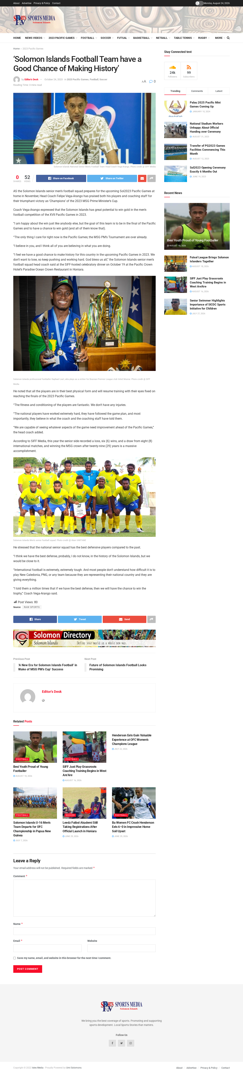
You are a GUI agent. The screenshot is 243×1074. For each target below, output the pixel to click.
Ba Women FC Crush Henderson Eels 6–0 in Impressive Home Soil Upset (133, 827)
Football (87, 37)
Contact (56, 3)
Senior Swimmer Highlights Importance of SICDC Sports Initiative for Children (208, 304)
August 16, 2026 (72, 780)
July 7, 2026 (21, 840)
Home (17, 37)
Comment (20, 876)
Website (92, 940)
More (218, 37)
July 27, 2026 (198, 313)
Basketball (141, 37)
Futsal (122, 37)
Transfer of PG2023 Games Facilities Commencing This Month (207, 149)
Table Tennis (183, 37)
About (16, 3)
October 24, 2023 (53, 79)
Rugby (202, 37)
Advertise (26, 3)
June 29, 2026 (71, 836)
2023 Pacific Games (62, 37)
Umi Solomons (73, 1067)
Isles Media (37, 1067)
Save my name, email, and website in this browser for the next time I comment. (64, 957)
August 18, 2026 (23, 776)
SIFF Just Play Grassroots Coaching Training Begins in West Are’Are (84, 771)
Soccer (106, 37)
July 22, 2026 (120, 749)
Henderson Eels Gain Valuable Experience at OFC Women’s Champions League (131, 740)
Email (18, 941)
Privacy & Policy (42, 3)
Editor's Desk (31, 79)
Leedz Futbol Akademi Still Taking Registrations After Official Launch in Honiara (80, 827)
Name (18, 924)
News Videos (33, 37)
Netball (162, 37)
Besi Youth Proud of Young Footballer (192, 240)
